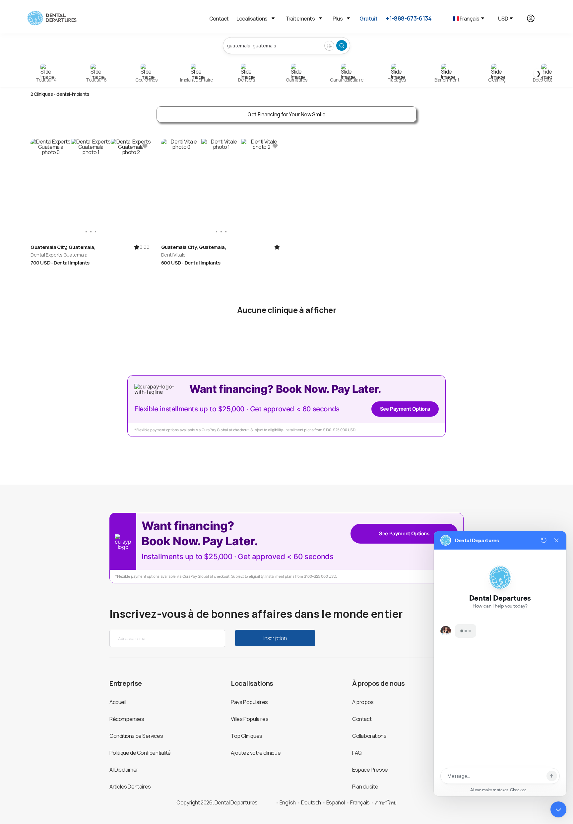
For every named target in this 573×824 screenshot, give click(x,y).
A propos (363, 702)
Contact (219, 18)
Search (341, 45)
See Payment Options (405, 409)
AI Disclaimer (123, 769)
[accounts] (534, 18)
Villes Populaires (249, 719)
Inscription (274, 638)
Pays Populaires (249, 702)
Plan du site (365, 786)
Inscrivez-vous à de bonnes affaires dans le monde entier (256, 614)
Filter (329, 46)
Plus (338, 18)
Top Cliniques (246, 735)
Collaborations (369, 735)
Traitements (300, 18)
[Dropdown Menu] (273, 18)
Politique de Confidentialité (140, 752)
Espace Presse (370, 769)
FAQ (357, 752)
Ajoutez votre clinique (256, 752)
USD (503, 18)
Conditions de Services (136, 735)
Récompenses (126, 719)
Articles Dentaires (130, 786)
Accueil (117, 702)
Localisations (251, 18)
